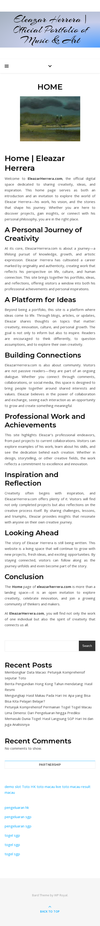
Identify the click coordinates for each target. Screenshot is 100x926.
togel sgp (12, 835)
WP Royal (60, 895)
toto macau (46, 786)
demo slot (13, 786)
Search (87, 646)
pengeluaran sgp (18, 816)
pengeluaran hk (17, 807)
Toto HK (29, 786)
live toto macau (68, 786)
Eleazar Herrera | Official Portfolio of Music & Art (50, 29)
